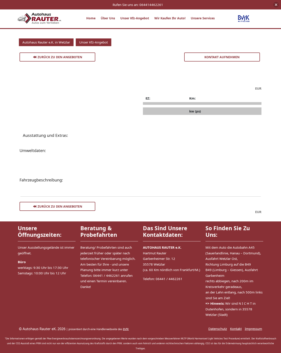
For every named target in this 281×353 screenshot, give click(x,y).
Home (90, 18)
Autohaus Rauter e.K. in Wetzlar (46, 42)
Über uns (108, 18)
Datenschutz (217, 328)
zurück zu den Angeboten (59, 57)
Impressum (253, 328)
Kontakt (236, 328)
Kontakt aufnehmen (222, 57)
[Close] (276, 4)
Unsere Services (203, 18)
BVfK (126, 329)
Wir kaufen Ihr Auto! (170, 18)
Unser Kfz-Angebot (134, 18)
